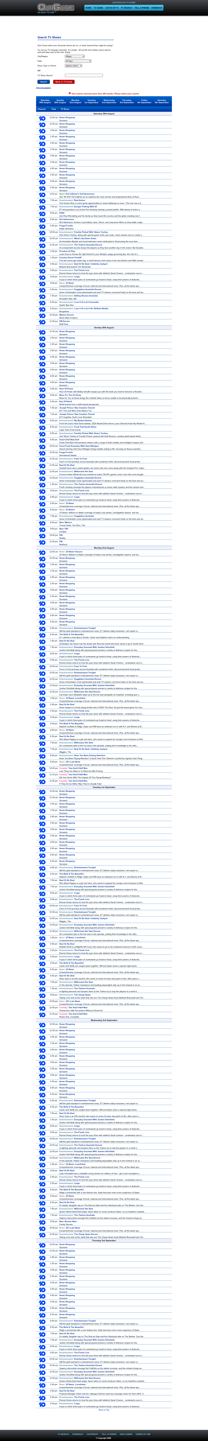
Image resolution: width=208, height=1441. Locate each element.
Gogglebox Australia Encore (80, 289)
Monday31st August (75, 101)
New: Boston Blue (68, 1221)
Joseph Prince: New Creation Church (77, 408)
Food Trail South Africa (77, 427)
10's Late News (69, 762)
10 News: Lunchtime (72, 698)
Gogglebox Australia (76, 516)
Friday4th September (144, 101)
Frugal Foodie (66, 226)
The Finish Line (74, 270)
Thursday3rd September (127, 101)
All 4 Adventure (66, 219)
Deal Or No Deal (66, 465)
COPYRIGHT (92, 1434)
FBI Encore (64, 321)
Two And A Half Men (73, 768)
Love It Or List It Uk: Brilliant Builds (83, 308)
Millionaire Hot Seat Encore (79, 692)
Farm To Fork (73, 459)
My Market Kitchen (75, 420)
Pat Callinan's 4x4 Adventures (77, 194)
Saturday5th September (162, 101)
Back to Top (104, 1410)
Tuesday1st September (91, 101)
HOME (88, 8)
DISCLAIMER (126, 1434)
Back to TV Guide (63, 82)
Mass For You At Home (70, 395)
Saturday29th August (45, 101)
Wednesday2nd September (109, 101)
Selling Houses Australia (78, 296)
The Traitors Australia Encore (80, 245)
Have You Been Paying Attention (82, 755)
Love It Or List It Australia (79, 302)
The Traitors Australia (77, 988)
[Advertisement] (104, 24)
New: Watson (65, 522)
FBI (61, 535)
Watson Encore (66, 315)
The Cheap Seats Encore (78, 1234)
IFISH (61, 213)
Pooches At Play (67, 251)
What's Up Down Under (77, 238)
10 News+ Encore (70, 552)
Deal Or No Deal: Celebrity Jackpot (83, 264)
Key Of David (65, 401)
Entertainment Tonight (77, 628)
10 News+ (67, 509)
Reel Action (72, 200)
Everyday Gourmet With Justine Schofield (86, 647)
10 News (66, 283)
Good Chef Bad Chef (69, 439)
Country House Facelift (70, 257)
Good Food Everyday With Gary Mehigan (79, 446)
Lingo (69, 276)
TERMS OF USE (143, 1434)
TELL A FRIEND (141, 8)
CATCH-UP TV (112, 8)
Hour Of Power (66, 389)
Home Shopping (67, 117)
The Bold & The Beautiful (71, 634)
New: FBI (63, 529)
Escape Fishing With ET (78, 206)
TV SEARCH (126, 8)
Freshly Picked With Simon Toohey (83, 232)
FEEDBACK (156, 8)
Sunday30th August (60, 101)
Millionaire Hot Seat (76, 471)
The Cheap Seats (75, 995)
